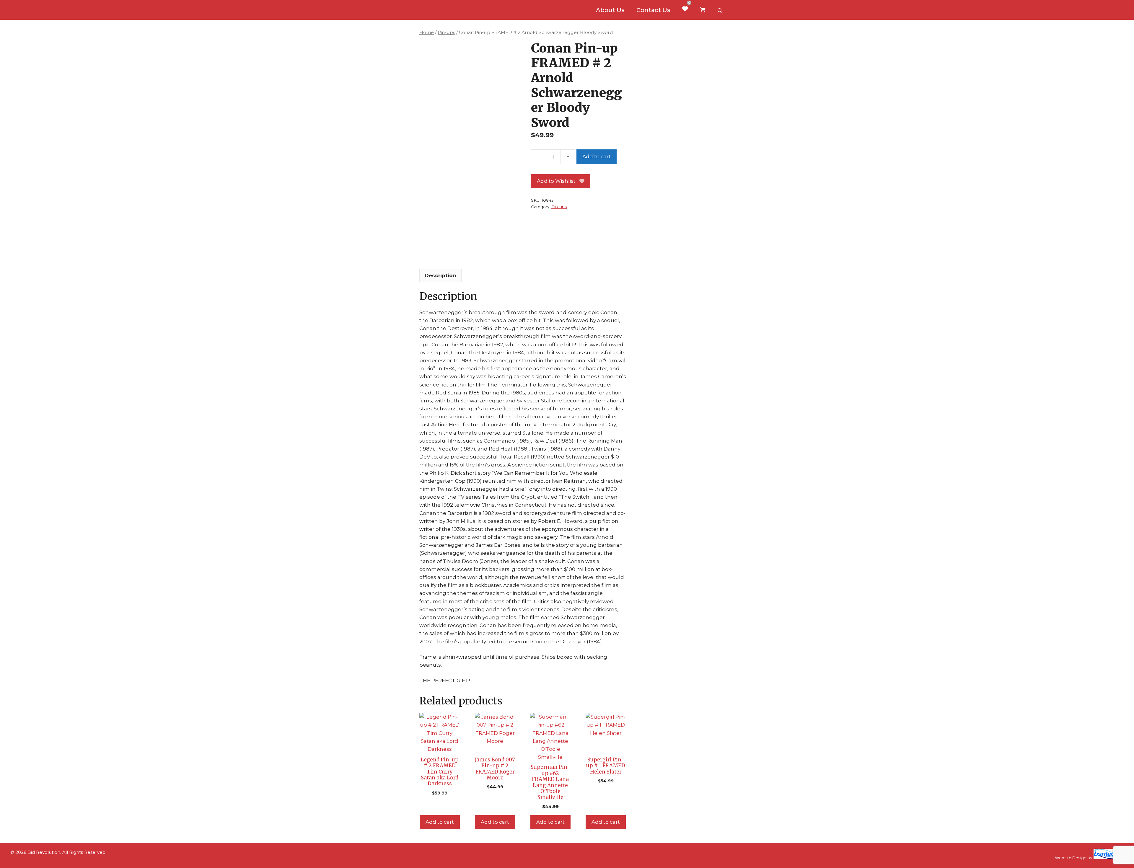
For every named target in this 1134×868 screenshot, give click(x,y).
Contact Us (653, 10)
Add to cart (596, 156)
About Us (610, 10)
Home (426, 32)
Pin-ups (446, 32)
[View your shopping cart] (703, 10)
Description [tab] (440, 275)
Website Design (1070, 857)
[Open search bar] (721, 10)
